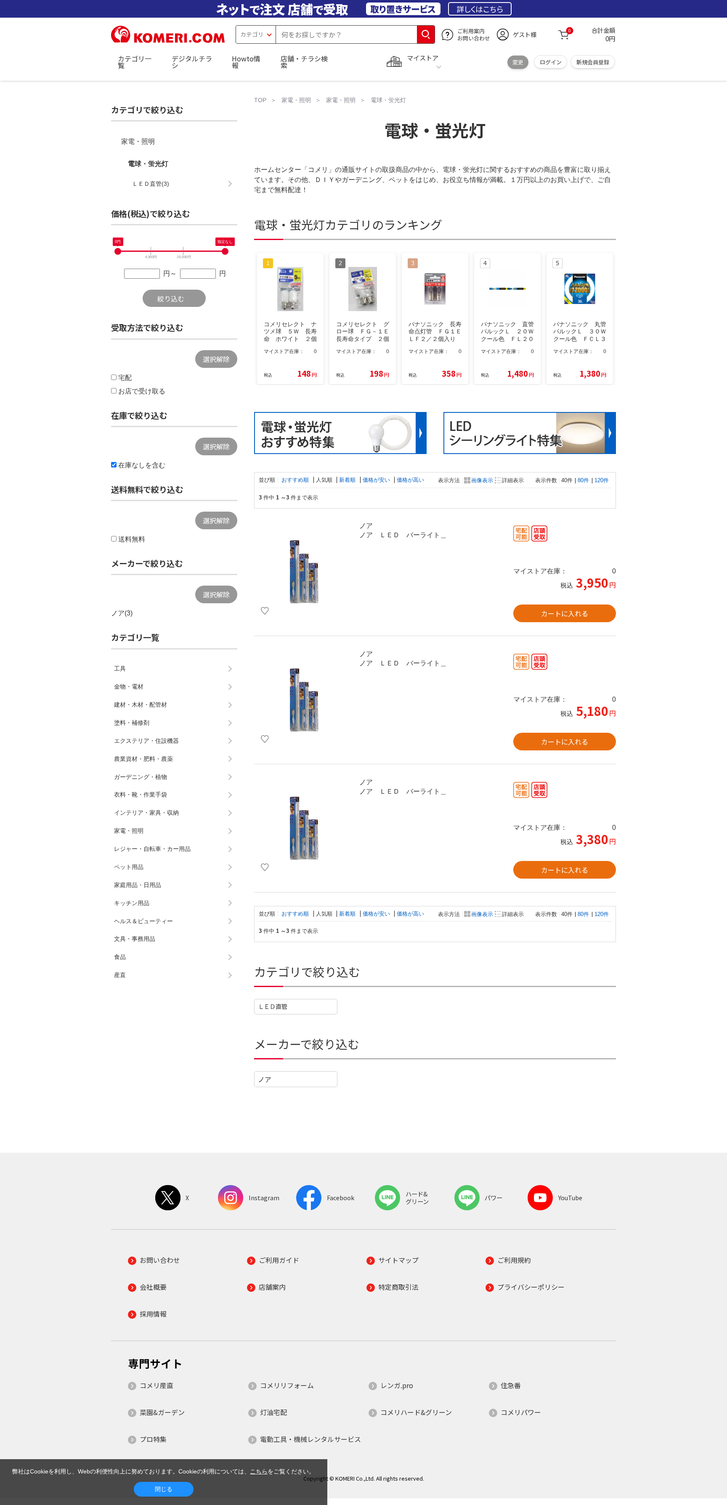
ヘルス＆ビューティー (143, 921)
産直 (120, 975)
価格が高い (410, 480)
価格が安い (377, 480)
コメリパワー (521, 1412)
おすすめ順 (295, 480)
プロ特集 (153, 1439)
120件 (601, 480)
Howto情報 (246, 61)
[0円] (117, 251)
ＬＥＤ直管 (272, 1006)
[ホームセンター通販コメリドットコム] (168, 40)
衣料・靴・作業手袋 (140, 794)
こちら (259, 1471)
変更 (517, 62)
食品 (120, 956)
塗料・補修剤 (131, 722)
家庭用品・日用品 (137, 885)
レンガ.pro (396, 1385)
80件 (583, 480)
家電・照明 (138, 141)
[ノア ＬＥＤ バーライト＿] (304, 571)
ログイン (551, 62)
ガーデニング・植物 (140, 777)
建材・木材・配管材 (140, 704)
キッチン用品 (131, 903)
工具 (120, 668)
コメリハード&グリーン (416, 1412)
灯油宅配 (273, 1412)
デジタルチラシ (192, 61)
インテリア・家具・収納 (146, 812)
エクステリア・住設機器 (146, 740)
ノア (264, 1079)
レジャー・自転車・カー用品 (152, 848)
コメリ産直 (156, 1385)
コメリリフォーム (287, 1385)
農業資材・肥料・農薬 (143, 758)
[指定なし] (225, 251)
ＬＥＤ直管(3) (150, 183)
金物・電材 (128, 686)
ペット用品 (128, 866)
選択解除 (216, 359)
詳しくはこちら (479, 8)
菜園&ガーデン (162, 1412)
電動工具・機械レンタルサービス (310, 1439)
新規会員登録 (592, 62)
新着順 (348, 480)
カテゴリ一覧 (134, 61)
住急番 (511, 1385)
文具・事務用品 (134, 938)
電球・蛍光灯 (148, 163)
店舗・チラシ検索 (304, 61)
